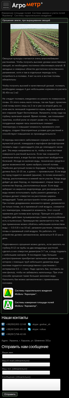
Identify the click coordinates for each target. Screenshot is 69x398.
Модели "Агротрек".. (26, 294)
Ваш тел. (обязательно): (15, 369)
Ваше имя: (7, 352)
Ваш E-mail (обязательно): (16, 360)
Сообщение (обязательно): (16, 377)
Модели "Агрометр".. (26, 306)
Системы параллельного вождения (33, 290)
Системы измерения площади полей (34, 302)
